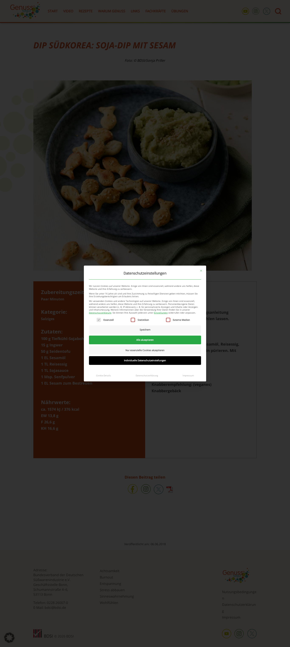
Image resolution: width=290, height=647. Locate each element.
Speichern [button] (145, 329)
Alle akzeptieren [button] (145, 339)
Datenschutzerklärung (100, 312)
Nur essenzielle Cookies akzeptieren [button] (145, 350)
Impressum (188, 375)
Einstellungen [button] (161, 312)
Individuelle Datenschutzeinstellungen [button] (145, 360)
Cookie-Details (103, 375)
